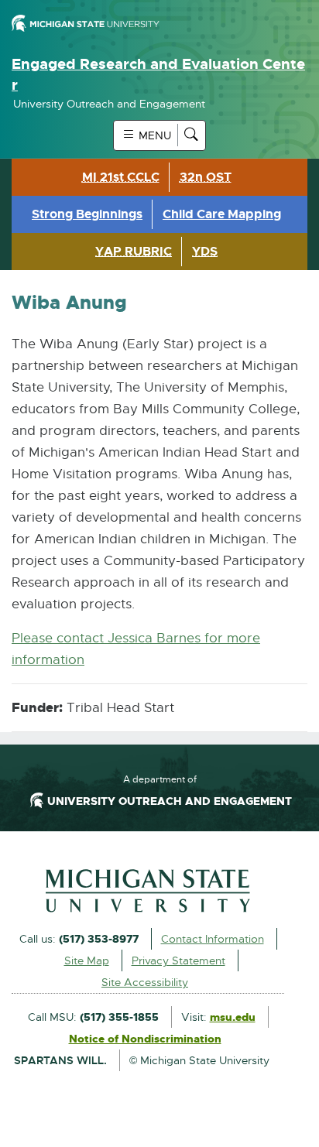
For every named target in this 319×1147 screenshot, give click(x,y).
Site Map (86, 960)
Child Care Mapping (222, 214)
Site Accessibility (144, 982)
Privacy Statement (178, 960)
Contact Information (212, 939)
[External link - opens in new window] (148, 890)
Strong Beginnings (87, 214)
